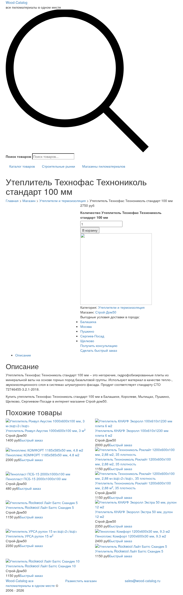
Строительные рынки (58, 166)
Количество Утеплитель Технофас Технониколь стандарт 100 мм (121, 215)
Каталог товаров (22, 166)
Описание (23, 355)
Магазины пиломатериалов (103, 166)
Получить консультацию (98, 345)
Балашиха (88, 321)
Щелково (87, 340)
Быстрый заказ (31, 440)
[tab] (96, 355)
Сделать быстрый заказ (98, 350)
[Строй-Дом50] (116, 268)
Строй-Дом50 (105, 312)
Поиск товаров (18, 156)
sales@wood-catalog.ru (142, 580)
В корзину (89, 230)
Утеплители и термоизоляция (121, 307)
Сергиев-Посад (92, 336)
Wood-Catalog (16, 2)
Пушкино (87, 331)
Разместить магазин (81, 580)
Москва (86, 326)
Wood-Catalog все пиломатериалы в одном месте (30, 583)
